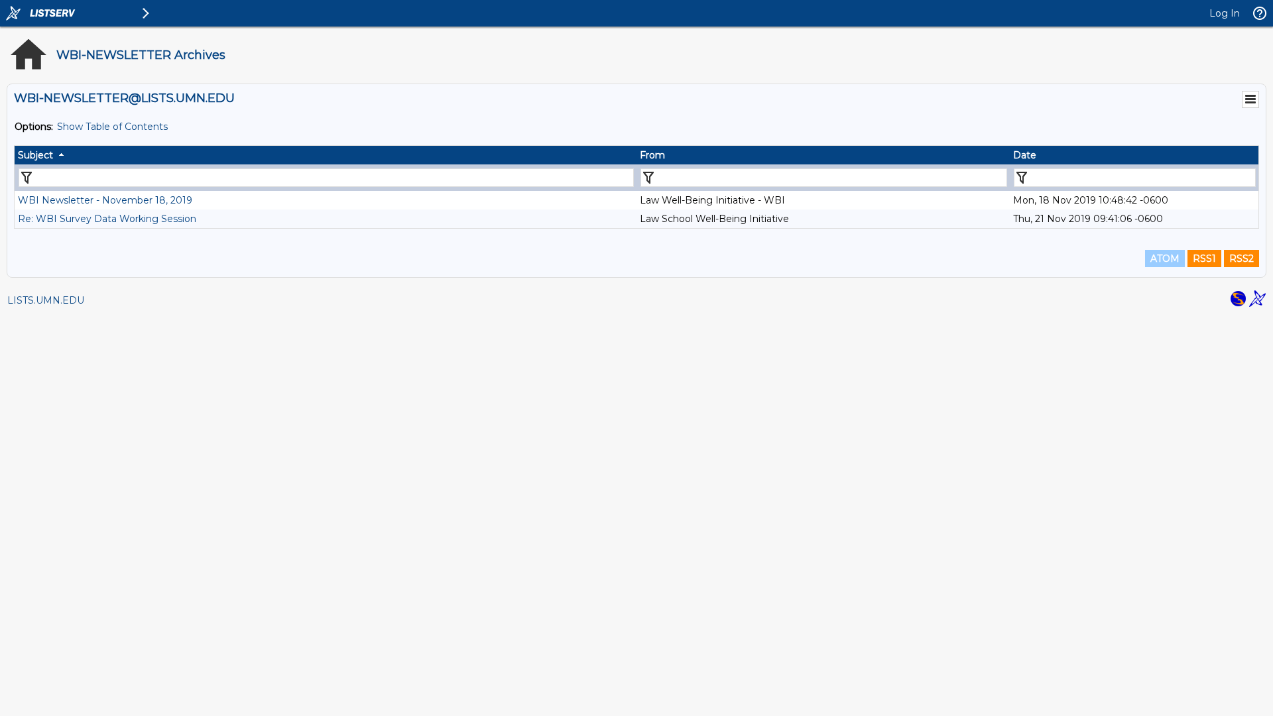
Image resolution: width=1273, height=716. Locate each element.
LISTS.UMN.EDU (45, 300)
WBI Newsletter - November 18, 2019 (105, 200)
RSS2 (1241, 259)
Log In (1224, 13)
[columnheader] (325, 155)
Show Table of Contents (112, 127)
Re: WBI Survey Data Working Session (107, 219)
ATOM (1165, 259)
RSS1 (1204, 259)
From (652, 155)
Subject (35, 155)
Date (1024, 155)
